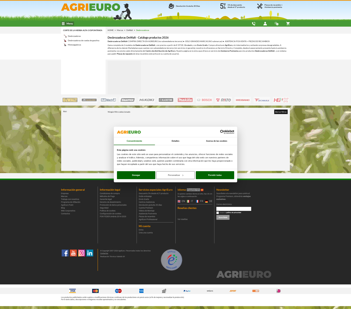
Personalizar (174, 175)
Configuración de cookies (110, 213)
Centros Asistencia (147, 202)
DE (210, 201)
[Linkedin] (90, 260)
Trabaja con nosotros (70, 199)
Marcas (120, 30)
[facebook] (65, 260)
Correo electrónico (224, 204)
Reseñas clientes (187, 207)
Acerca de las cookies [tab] (216, 141)
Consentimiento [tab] (134, 141)
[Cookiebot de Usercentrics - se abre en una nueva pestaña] (222, 132)
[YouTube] (73, 260)
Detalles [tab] (175, 141)
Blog (63, 208)
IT (191, 201)
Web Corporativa (68, 211)
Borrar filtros (281, 112)
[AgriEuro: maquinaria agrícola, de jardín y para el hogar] (98, 7)
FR (201, 201)
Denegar (136, 175)
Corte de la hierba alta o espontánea (82, 30)
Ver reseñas (183, 219)
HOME (111, 30)
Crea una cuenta (146, 233)
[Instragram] (81, 260)
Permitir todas (215, 175)
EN (183, 201)
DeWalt (129, 30)
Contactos (65, 213)
